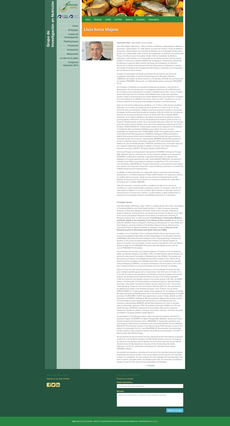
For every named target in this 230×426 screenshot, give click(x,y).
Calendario (153, 19)
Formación (72, 49)
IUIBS (108, 19)
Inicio (75, 25)
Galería (129, 19)
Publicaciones (71, 41)
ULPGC (118, 19)
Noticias (98, 19)
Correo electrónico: (125, 382)
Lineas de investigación (71, 36)
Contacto (140, 19)
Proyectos (73, 45)
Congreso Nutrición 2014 (70, 64)
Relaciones (72, 53)
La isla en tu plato (69, 58)
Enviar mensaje (176, 410)
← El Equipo (150, 365)
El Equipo (73, 30)
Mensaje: (120, 391)
